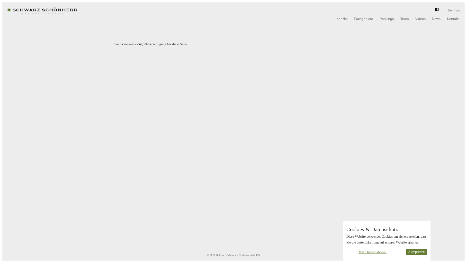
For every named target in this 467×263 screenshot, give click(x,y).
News (436, 19)
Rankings (386, 19)
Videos (420, 19)
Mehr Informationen (372, 252)
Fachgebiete (363, 19)
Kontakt (453, 19)
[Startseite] (42, 14)
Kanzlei (342, 19)
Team (404, 19)
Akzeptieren (416, 252)
